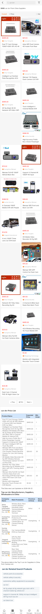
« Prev (12, 402)
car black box (8, 600)
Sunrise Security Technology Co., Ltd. (6, 531)
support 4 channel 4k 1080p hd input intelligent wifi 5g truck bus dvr (20, 595)
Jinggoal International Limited (6, 541)
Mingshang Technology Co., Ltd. (6, 553)
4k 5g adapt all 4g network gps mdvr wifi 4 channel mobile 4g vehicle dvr (18, 590)
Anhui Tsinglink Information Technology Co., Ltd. (6, 508)
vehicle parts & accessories (13, 574)
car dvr (5, 585)
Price (12, 14)
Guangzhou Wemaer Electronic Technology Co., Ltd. (6, 520)
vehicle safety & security (12, 577)
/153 (21, 402)
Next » (29, 402)
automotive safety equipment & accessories (18, 581)
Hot (39, 14)
